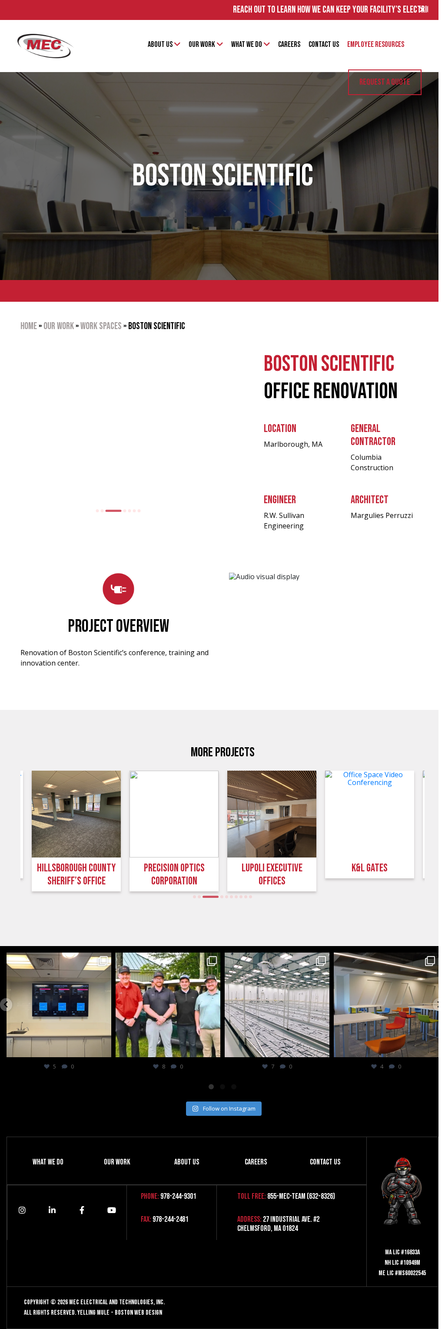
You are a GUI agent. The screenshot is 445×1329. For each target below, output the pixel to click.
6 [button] (128, 510)
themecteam (58, 960)
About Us (160, 44)
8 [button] (234, 896)
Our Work (202, 44)
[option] (111, 424)
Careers (289, 44)
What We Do (246, 44)
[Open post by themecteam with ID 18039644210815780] (386, 1005)
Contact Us (324, 44)
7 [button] (132, 510)
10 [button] (244, 896)
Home (22, 326)
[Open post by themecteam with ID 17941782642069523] (277, 1005)
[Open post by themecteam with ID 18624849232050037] (168, 1005)
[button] (6, 1004)
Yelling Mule (93, 1310)
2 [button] (95, 510)
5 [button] (123, 510)
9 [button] (239, 896)
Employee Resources (375, 44)
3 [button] (100, 510)
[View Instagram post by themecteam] (103, 1049)
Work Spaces (94, 326)
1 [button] (91, 510)
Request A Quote (384, 82)
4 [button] (112, 511)
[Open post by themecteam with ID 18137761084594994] (59, 1005)
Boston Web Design (138, 1310)
